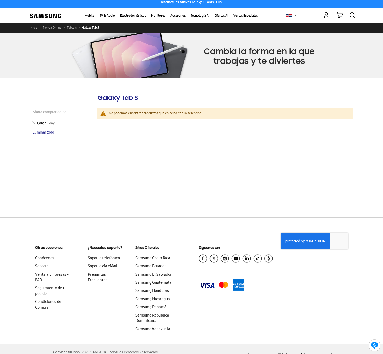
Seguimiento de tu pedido (50, 291)
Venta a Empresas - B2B (52, 277)
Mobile (89, 16)
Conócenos (44, 258)
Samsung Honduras (152, 291)
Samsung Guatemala (153, 283)
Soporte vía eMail (103, 266)
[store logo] (45, 12)
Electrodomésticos (133, 16)
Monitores (158, 16)
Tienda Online (52, 28)
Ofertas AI (221, 16)
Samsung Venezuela (152, 329)
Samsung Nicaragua (152, 299)
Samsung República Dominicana (152, 318)
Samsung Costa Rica (152, 258)
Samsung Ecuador (150, 266)
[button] (295, 15)
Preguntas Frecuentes (97, 277)
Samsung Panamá (150, 307)
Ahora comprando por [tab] (50, 113)
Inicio (33, 28)
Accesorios (178, 16)
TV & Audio (107, 16)
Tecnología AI (200, 16)
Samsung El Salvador (153, 275)
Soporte (42, 266)
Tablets (72, 28)
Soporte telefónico (104, 258)
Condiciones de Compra (48, 305)
